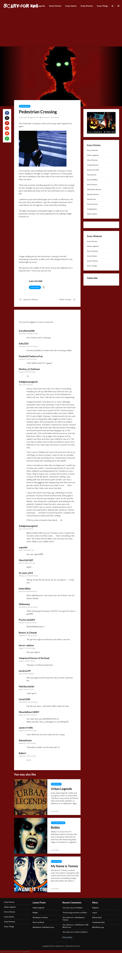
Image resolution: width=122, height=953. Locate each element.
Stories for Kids (93, 170)
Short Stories (92, 184)
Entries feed (97, 917)
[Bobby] (30, 835)
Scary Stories (22, 6)
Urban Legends (38, 6)
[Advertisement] (61, 30)
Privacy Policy (67, 937)
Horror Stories (55, 6)
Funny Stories (92, 204)
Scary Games (70, 6)
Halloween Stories (58, 823)
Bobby (55, 827)
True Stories (91, 175)
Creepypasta (92, 209)
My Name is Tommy (64, 866)
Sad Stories (91, 199)
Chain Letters (92, 214)
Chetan (15, 952)
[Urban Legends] (30, 797)
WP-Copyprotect (24, 952)
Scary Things (102, 6)
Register (95, 908)
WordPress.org (98, 927)
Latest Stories (56, 861)
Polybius (79, 908)
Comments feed (98, 922)
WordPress (76, 946)
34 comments (45, 117)
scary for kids (23, 117)
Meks (63, 946)
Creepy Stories (92, 165)
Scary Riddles (92, 180)
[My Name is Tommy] (30, 874)
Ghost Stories (92, 160)
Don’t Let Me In (38, 922)
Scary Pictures (87, 6)
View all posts (35, 287)
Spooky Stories (24, 106)
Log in (94, 912)
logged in (33, 322)
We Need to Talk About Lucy (43, 927)
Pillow (84, 912)
